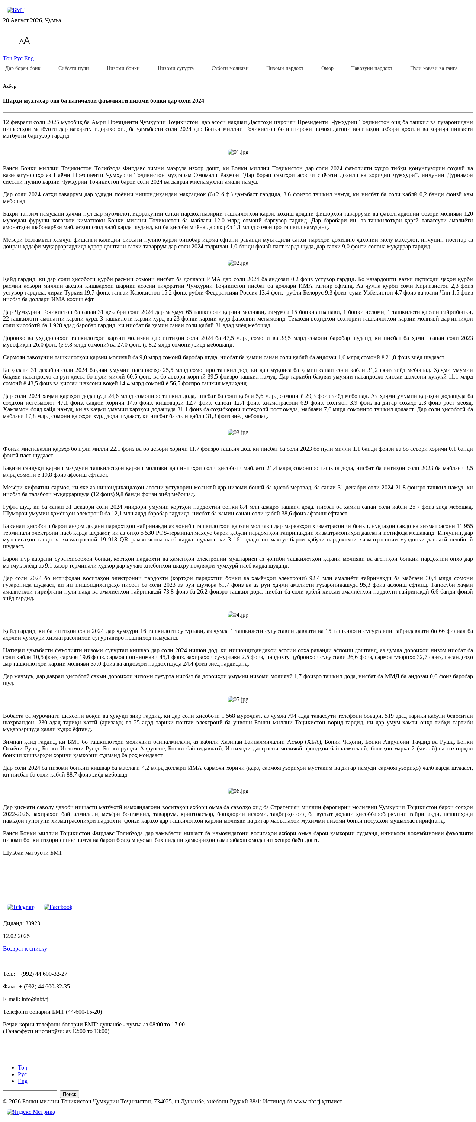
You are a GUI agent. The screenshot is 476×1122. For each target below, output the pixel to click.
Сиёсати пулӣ (73, 68)
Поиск (69, 1094)
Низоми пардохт (284, 68)
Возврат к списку (25, 948)
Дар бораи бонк (23, 68)
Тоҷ (7, 58)
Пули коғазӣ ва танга (433, 68)
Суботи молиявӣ (230, 68)
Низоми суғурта (176, 68)
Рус (18, 58)
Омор (327, 68)
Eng (29, 58)
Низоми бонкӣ (123, 68)
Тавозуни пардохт (371, 68)
